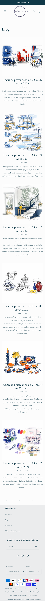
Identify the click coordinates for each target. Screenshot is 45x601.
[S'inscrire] (36, 546)
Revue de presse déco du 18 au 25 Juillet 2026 (22, 465)
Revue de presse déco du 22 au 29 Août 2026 (22, 81)
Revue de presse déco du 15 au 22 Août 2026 (22, 157)
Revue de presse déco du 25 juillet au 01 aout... (22, 386)
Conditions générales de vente (15, 599)
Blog (6, 520)
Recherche (8, 514)
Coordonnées (33, 595)
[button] (4, 11)
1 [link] (6, 500)
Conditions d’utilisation (33, 599)
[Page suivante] (38, 500)
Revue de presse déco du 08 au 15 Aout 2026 (22, 229)
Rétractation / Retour (12, 531)
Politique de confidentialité (20, 592)
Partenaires (9, 525)
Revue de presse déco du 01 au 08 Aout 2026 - (22, 307)
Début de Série (14, 589)
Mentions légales (35, 592)
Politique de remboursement (18, 595)
